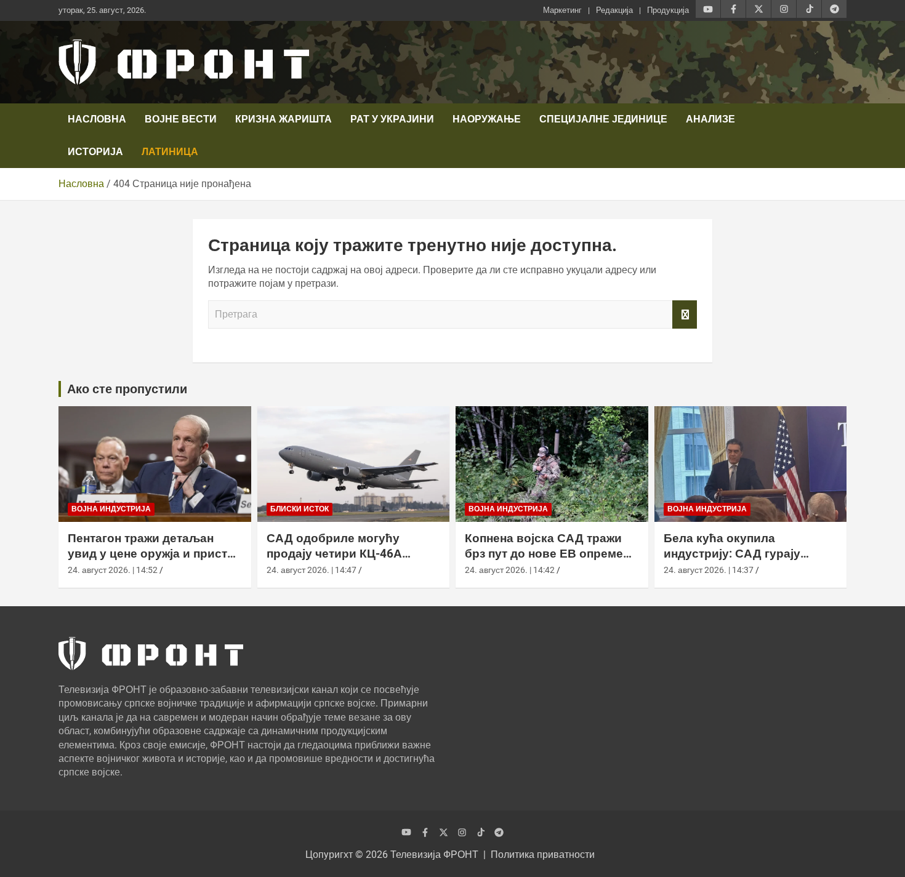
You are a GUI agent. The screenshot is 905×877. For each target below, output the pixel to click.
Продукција (668, 10)
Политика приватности (543, 854)
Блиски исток (299, 509)
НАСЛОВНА (97, 119)
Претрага (684, 314)
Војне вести (181, 119)
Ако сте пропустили (127, 389)
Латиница (170, 152)
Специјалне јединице (603, 119)
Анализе (710, 119)
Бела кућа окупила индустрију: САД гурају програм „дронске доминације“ (732, 561)
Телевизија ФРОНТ (434, 854)
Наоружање (486, 119)
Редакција (614, 10)
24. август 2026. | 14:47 (311, 570)
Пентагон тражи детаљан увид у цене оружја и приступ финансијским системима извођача (154, 561)
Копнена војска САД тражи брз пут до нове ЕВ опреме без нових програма (544, 553)
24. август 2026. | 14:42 (510, 570)
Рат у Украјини (392, 119)
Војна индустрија (111, 509)
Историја (95, 152)
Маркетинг (562, 10)
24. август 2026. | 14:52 (113, 570)
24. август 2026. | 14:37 (709, 570)
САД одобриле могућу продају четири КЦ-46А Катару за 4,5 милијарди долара (337, 561)
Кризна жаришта (283, 119)
